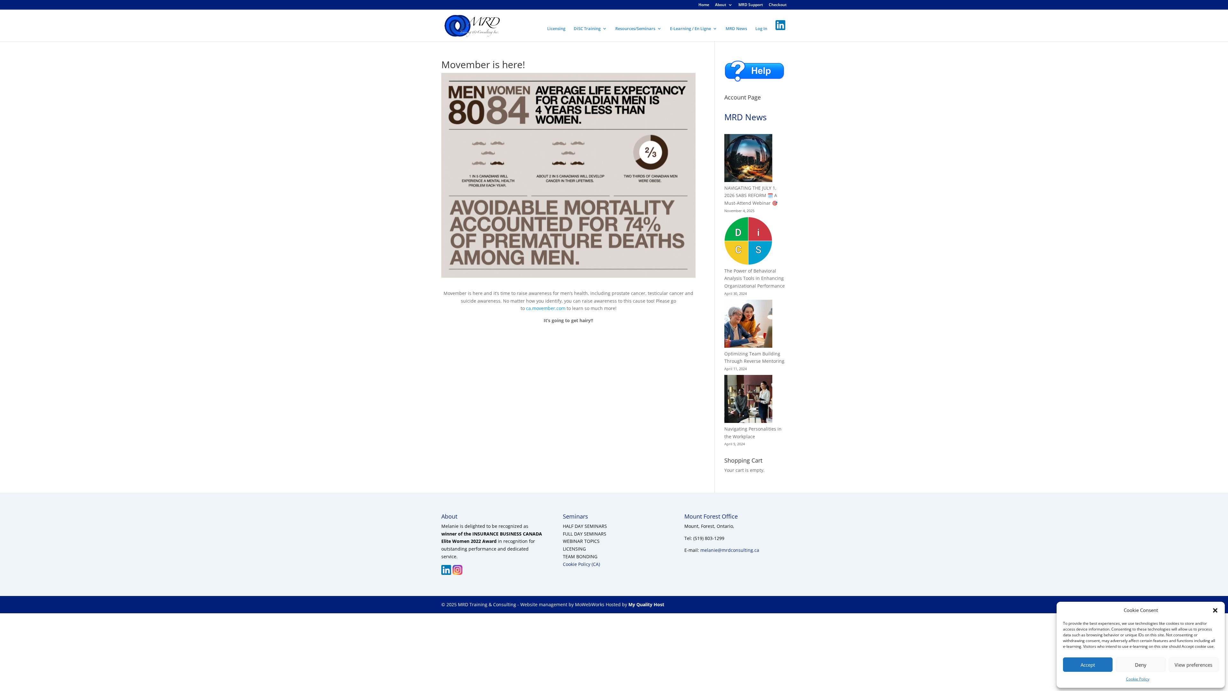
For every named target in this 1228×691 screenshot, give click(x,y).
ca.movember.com (545, 308)
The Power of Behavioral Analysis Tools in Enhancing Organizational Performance (754, 278)
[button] (1215, 610)
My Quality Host (645, 604)
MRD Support (750, 5)
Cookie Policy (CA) (581, 564)
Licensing (556, 28)
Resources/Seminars (635, 28)
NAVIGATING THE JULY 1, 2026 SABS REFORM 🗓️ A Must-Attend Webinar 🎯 (750, 195)
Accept (1088, 665)
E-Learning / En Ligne (690, 28)
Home (703, 5)
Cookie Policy (1137, 679)
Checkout (778, 5)
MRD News (736, 28)
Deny (1140, 665)
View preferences (1193, 665)
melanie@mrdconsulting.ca (729, 550)
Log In (761, 28)
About (720, 5)
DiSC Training (587, 28)
